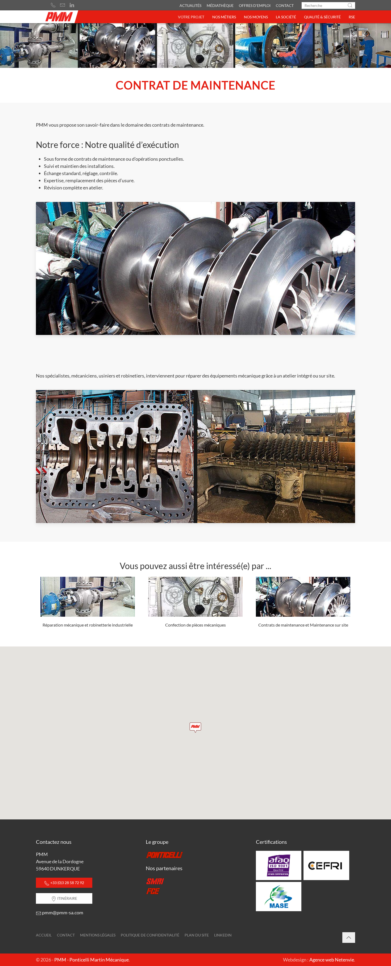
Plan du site (197, 935)
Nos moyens (256, 17)
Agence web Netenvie (331, 960)
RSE (352, 17)
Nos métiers (224, 17)
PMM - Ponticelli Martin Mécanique (91, 960)
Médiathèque (220, 5)
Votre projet (191, 17)
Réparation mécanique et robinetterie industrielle (88, 624)
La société (286, 17)
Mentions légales (97, 935)
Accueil (44, 935)
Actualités (190, 5)
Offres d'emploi (255, 5)
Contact (285, 5)
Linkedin (223, 935)
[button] (195, 727)
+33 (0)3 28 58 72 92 (66, 882)
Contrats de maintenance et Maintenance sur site (303, 624)
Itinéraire (66, 898)
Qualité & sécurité (322, 17)
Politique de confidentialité (150, 935)
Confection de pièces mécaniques (195, 624)
